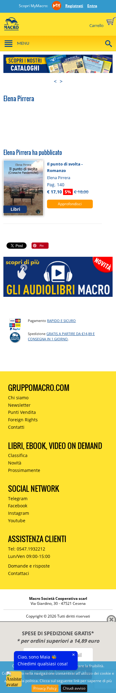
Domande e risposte (29, 566)
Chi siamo (18, 398)
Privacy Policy (45, 688)
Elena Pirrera (58, 177)
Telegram (18, 498)
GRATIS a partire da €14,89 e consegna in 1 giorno (61, 336)
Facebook (17, 506)
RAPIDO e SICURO (61, 320)
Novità (14, 463)
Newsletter (19, 405)
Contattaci (18, 573)
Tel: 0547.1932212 (26, 549)
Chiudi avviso (74, 688)
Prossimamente (24, 470)
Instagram (18, 513)
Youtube (16, 520)
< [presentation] (55, 81)
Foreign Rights (23, 420)
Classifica (18, 455)
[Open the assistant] (14, 679)
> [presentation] (61, 81)
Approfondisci (70, 203)
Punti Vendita (22, 412)
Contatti (16, 427)
